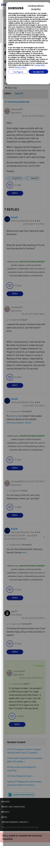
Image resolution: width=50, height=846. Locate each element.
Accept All (38, 72)
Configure (18, 72)
